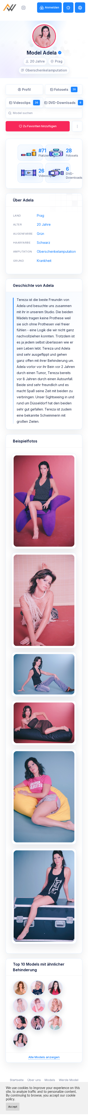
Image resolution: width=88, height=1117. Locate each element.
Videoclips (25, 103)
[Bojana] (37, 1005)
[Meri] (20, 1005)
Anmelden (52, 7)
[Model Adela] (44, 501)
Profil (26, 89)
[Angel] (37, 987)
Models (50, 1080)
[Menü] (23, 7)
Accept (12, 1106)
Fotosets (65, 89)
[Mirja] (20, 1040)
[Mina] (20, 987)
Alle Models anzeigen (44, 1057)
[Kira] (37, 1022)
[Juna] (55, 1022)
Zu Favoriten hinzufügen (40, 126)
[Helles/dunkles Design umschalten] (68, 7)
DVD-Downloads (65, 103)
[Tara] (55, 1005)
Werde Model (68, 1080)
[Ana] (55, 987)
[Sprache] (80, 7)
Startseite (17, 1080)
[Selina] (20, 1022)
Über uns (34, 1080)
